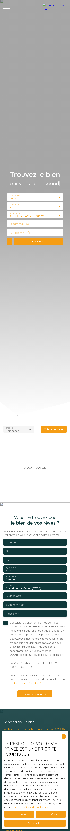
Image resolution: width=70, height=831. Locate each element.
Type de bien (14, 204)
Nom (9, 551)
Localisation (14, 213)
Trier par (9, 428)
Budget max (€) (19, 223)
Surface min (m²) (20, 232)
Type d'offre (14, 195)
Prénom (11, 542)
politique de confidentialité (25, 683)
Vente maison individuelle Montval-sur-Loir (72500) (34, 729)
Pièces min (12, 613)
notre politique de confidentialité (33, 807)
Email (9, 560)
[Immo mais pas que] (54, 7)
